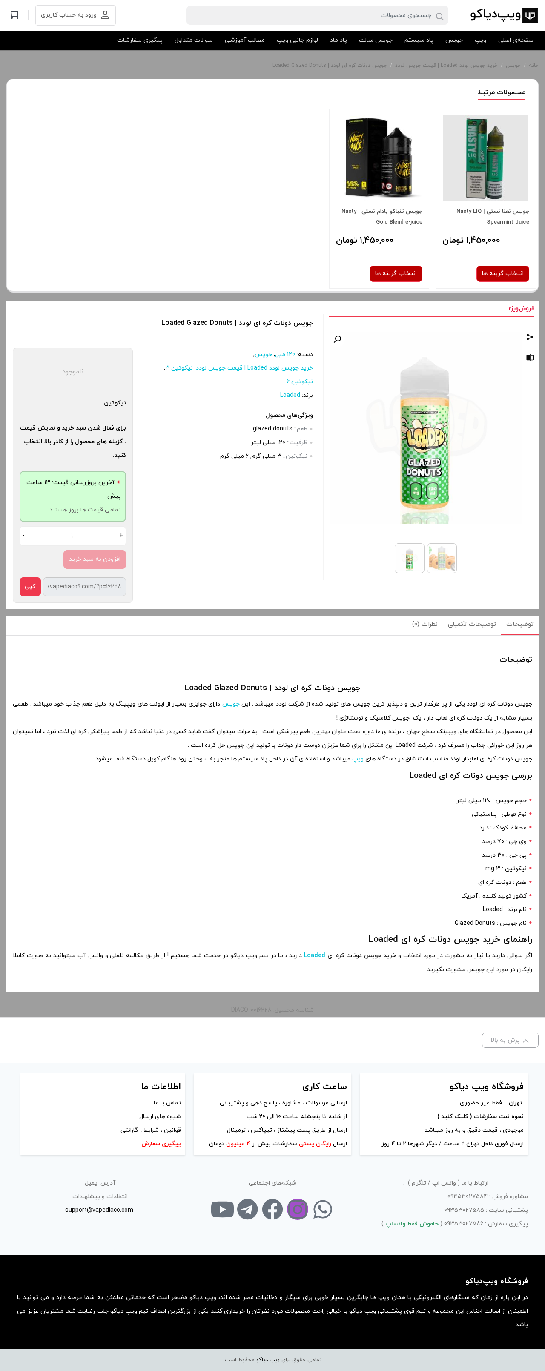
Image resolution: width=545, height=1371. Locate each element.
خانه (534, 65)
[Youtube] (222, 1209)
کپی (30, 586)
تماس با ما (167, 1103)
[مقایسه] (530, 359)
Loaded (290, 395)
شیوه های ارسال (160, 1117)
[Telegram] (247, 1209)
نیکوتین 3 (179, 368)
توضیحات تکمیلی (472, 624)
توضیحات (520, 624)
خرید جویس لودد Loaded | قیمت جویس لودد (446, 65)
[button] (337, 339)
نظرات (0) (425, 624)
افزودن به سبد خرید (94, 559)
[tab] (520, 625)
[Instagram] (297, 1209)
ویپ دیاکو (268, 1360)
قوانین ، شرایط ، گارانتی (150, 1130)
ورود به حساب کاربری (69, 15)
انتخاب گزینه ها (503, 274)
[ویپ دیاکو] (504, 15)
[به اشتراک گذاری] (530, 338)
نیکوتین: (114, 403)
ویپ (358, 759)
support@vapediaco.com (99, 1210)
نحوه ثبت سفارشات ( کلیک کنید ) (480, 1117)
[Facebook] (272, 1209)
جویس (513, 65)
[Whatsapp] (322, 1209)
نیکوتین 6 (300, 382)
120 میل (285, 354)
